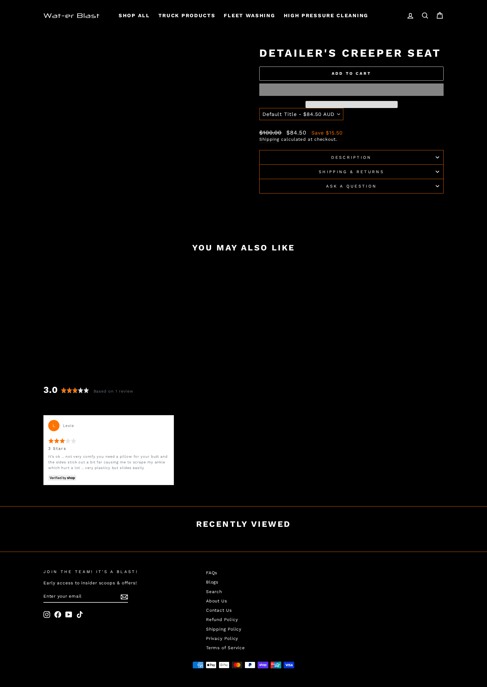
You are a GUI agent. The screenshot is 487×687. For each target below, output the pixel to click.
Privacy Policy (222, 638)
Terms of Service (225, 647)
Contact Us (219, 610)
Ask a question (351, 186)
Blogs (212, 582)
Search (214, 591)
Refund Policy (222, 619)
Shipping (269, 139)
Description (351, 157)
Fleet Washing (249, 15)
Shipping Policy (224, 629)
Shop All (134, 15)
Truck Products (187, 15)
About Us (216, 601)
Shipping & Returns (351, 171)
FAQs (212, 572)
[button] (351, 89)
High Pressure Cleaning (326, 15)
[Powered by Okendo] (57, 407)
